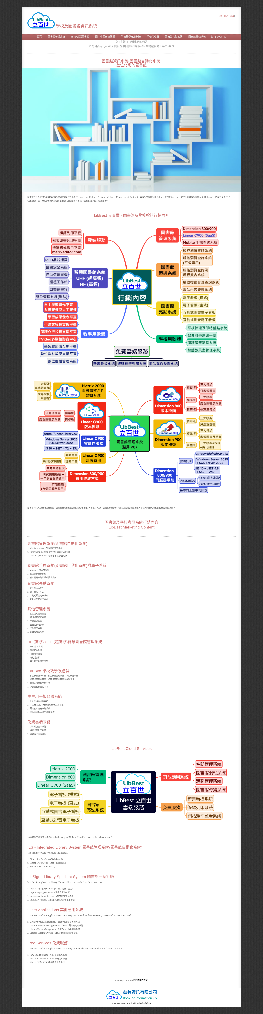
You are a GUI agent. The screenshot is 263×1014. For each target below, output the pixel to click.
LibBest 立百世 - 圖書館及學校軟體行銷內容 (131, 215)
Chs (232, 15)
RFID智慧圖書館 (80, 36)
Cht (220, 15)
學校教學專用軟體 (131, 36)
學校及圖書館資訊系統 (76, 26)
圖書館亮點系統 (173, 36)
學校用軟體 (153, 36)
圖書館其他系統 (197, 36)
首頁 (39, 36)
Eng (226, 15)
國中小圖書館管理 (105, 36)
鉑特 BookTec (218, 36)
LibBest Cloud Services (132, 748)
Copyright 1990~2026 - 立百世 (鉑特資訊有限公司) (131, 1003)
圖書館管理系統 (56, 36)
